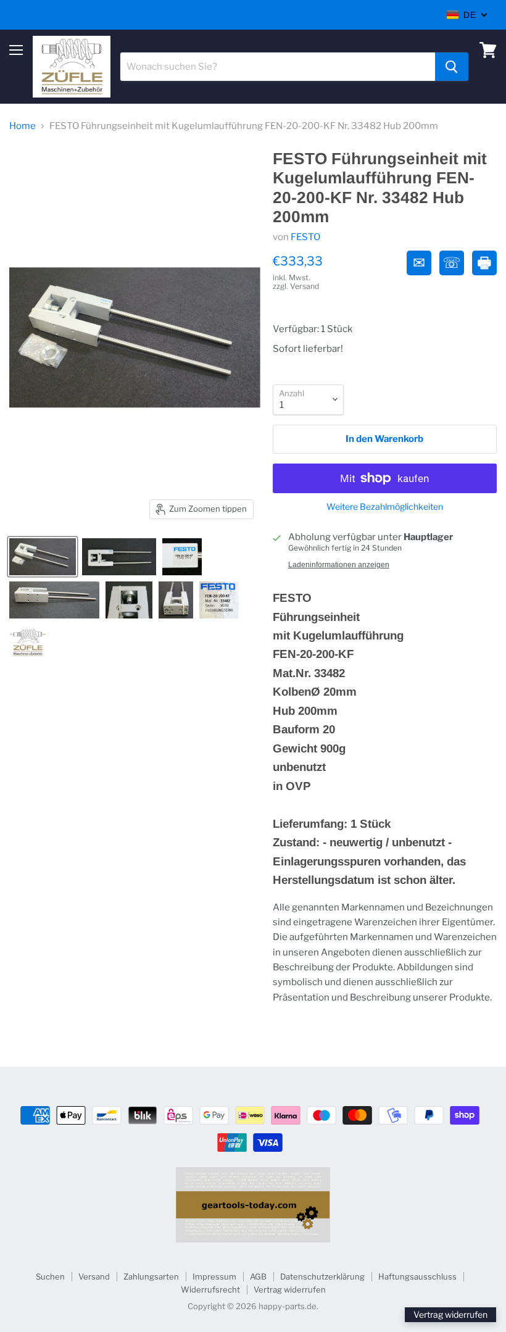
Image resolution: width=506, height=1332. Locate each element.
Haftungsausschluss (417, 1276)
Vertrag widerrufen (290, 1289)
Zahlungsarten (151, 1276)
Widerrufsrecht (210, 1289)
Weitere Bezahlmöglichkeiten (384, 507)
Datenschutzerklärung (322, 1276)
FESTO (305, 237)
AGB (258, 1276)
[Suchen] (451, 66)
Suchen (50, 1276)
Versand (94, 1276)
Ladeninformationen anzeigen (338, 564)
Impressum (214, 1276)
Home (22, 126)
